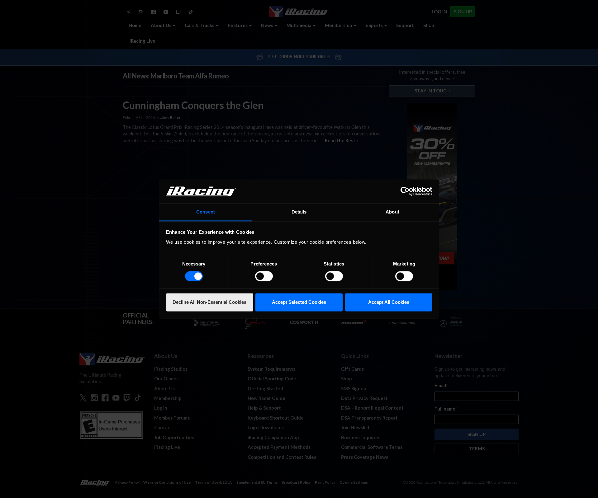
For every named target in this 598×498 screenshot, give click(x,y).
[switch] (264, 276)
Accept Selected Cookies (299, 302)
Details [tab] (299, 211)
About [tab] (392, 211)
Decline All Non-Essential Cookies (209, 302)
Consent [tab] (205, 211)
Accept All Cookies (388, 302)
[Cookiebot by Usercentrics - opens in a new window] (405, 191)
